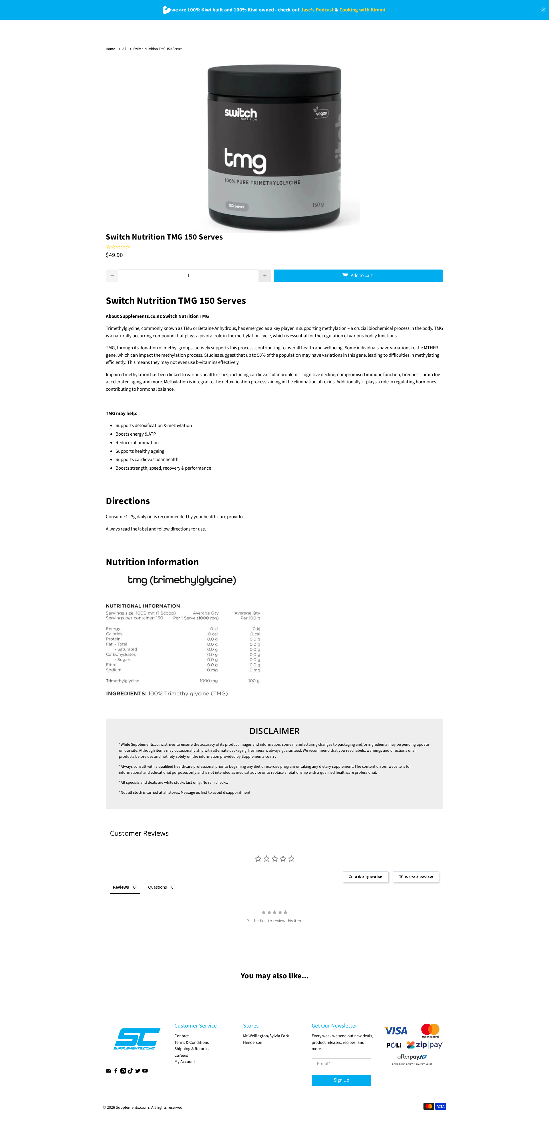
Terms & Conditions (191, 1043)
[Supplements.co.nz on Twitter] (138, 1072)
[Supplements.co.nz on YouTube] (145, 1072)
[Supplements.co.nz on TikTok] (130, 1072)
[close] (543, 10)
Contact (181, 1036)
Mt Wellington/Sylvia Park (266, 1036)
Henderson (252, 1043)
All (124, 49)
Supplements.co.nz (147, 744)
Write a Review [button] (419, 876)
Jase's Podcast (317, 9)
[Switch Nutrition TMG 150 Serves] (274, 147)
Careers (181, 1055)
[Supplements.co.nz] (137, 1042)
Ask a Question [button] (369, 876)
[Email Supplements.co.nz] (109, 1072)
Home (110, 49)
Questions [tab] (157, 887)
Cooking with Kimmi (362, 9)
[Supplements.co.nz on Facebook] (116, 1072)
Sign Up (341, 1080)
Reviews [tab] (121, 887)
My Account (184, 1062)
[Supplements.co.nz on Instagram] (123, 1072)
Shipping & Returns (191, 1049)
